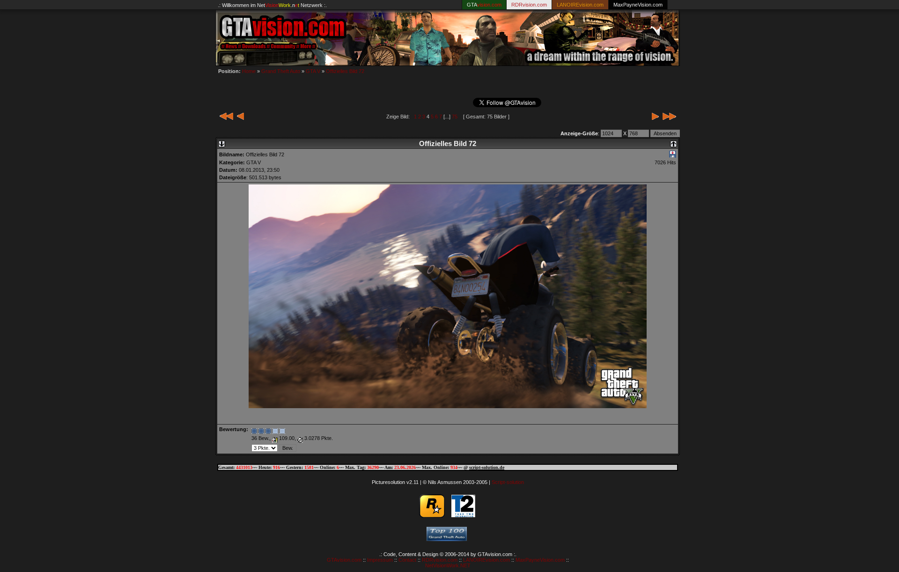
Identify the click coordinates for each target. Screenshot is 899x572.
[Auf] (673, 141)
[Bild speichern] (672, 156)
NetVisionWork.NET (448, 565)
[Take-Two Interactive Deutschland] (463, 516)
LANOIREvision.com (486, 560)
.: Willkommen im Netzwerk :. (272, 5)
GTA (484, 4)
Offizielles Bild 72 (345, 71)
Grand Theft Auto (280, 71)
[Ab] (221, 141)
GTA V (313, 71)
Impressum (380, 560)
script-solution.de (486, 467)
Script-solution (508, 482)
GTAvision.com (344, 560)
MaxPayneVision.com (638, 4)
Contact (407, 560)
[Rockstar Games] (432, 516)
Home (249, 71)
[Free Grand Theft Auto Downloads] (446, 539)
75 (454, 116)
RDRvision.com (439, 560)
